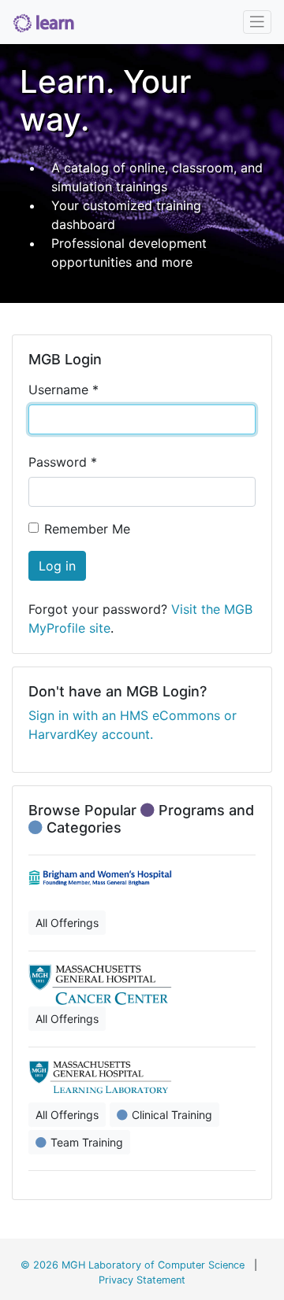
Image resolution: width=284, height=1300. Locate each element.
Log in (57, 566)
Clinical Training (172, 1114)
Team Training (86, 1142)
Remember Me (87, 529)
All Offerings (67, 922)
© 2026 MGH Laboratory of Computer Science (133, 1265)
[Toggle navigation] (257, 22)
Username (63, 389)
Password (62, 462)
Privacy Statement (142, 1280)
